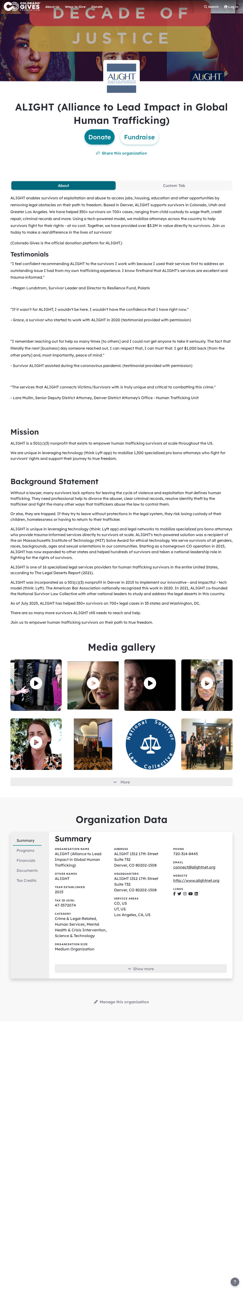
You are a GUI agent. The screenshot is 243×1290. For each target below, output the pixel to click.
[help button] (235, 1282)
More (125, 782)
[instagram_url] (185, 893)
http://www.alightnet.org (196, 880)
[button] (36, 683)
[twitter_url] (179, 893)
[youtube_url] (190, 893)
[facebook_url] (174, 893)
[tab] (63, 185)
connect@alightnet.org (194, 867)
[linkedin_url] (196, 893)
